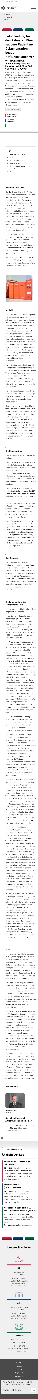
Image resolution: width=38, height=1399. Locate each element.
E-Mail (11, 1128)
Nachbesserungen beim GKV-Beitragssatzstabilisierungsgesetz (20, 1209)
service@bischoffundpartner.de (19, 1281)
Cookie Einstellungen (12, 1390)
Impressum (19, 1373)
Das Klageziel (14, 163)
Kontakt (20, 1369)
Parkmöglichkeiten (19, 1283)
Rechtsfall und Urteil (17, 155)
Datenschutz (19, 1376)
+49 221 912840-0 (19, 1278)
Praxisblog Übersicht (11, 1149)
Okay (33, 1390)
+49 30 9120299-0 (19, 1313)
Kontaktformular (12, 1130)
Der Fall (12, 157)
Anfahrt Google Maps (19, 1286)
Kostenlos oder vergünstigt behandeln (17, 1163)
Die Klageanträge (16, 160)
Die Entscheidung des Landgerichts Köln (21, 167)
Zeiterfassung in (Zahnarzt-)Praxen (12, 1186)
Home (19, 1366)
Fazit (11, 171)
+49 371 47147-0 (19, 1346)
